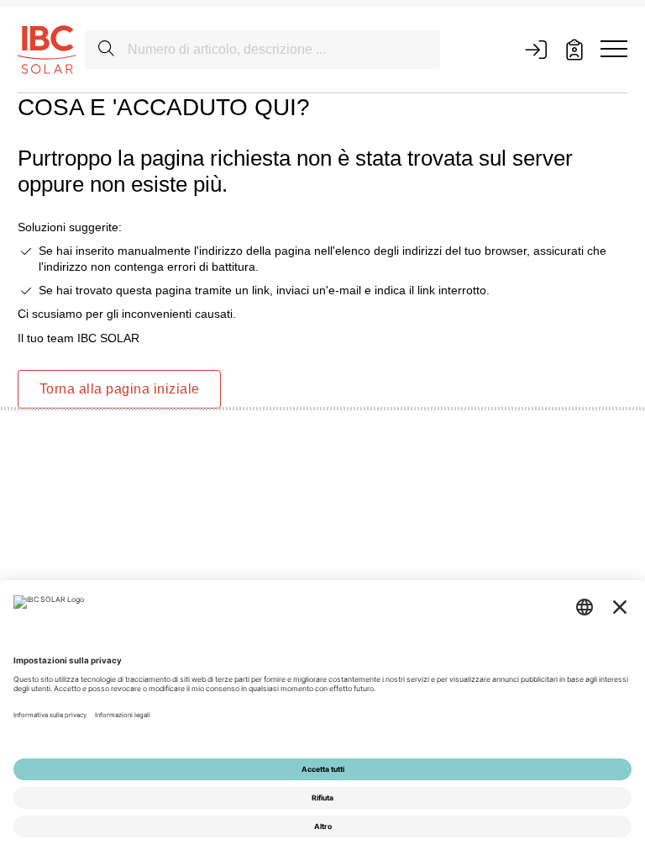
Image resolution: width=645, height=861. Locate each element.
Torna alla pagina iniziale (119, 389)
